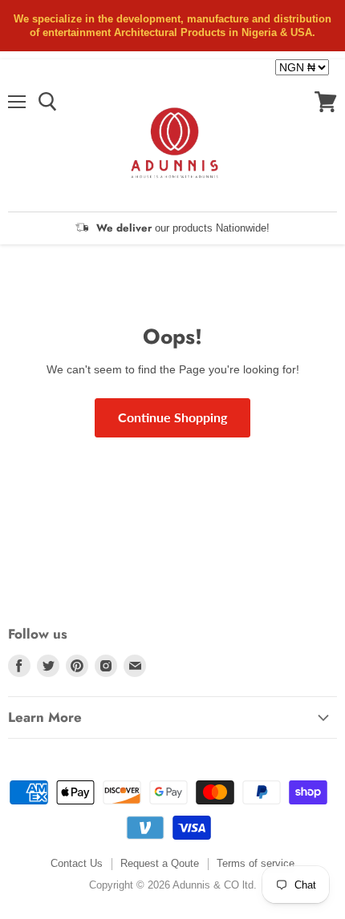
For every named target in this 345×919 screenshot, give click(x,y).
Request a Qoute (159, 863)
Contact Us (77, 863)
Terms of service (255, 863)
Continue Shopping (172, 417)
